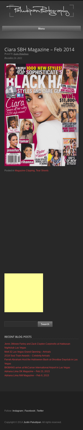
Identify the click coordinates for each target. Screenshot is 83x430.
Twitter (40, 410)
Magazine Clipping (25, 170)
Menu (41, 28)
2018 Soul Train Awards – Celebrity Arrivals (27, 355)
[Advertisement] (23, 292)
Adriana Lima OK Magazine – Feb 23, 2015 (27, 371)
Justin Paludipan (21, 53)
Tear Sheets (42, 170)
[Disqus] (41, 221)
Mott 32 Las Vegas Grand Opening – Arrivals (27, 351)
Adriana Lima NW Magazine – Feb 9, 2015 (26, 375)
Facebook (30, 410)
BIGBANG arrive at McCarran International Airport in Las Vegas (37, 367)
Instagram (18, 410)
